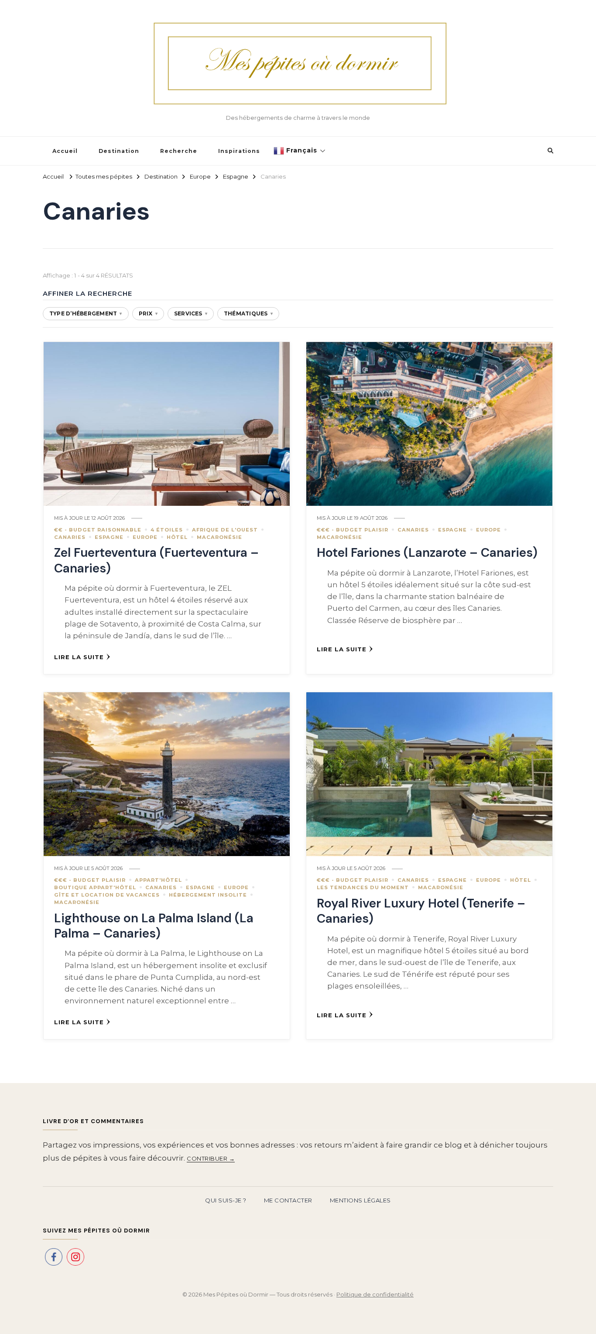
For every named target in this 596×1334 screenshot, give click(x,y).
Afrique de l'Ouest (225, 530)
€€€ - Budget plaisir (352, 530)
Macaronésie (219, 537)
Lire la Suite (79, 656)
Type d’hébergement (85, 313)
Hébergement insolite (208, 895)
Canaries (70, 537)
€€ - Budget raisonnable (97, 530)
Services (190, 313)
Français (300, 150)
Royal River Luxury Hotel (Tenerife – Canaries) (421, 911)
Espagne (109, 537)
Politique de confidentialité (375, 1294)
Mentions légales (360, 1200)
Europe (145, 537)
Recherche (178, 151)
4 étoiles (167, 530)
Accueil (65, 151)
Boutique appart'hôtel (95, 887)
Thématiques (248, 313)
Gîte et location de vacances (107, 895)
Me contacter (288, 1200)
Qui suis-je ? (226, 1200)
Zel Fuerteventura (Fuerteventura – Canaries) (156, 560)
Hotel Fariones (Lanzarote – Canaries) (427, 553)
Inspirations (239, 151)
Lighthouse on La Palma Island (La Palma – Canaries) (153, 925)
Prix (148, 313)
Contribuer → (211, 1158)
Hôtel (177, 537)
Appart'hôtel (158, 880)
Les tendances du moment (363, 887)
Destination (119, 151)
